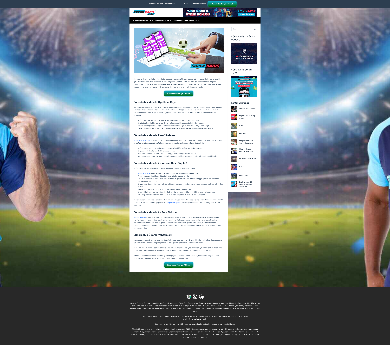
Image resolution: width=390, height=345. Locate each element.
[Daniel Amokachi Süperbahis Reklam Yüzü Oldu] (234, 184)
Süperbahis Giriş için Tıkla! (222, 4)
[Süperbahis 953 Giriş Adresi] (234, 117)
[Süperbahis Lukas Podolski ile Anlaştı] (234, 150)
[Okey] (234, 126)
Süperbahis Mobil (162, 20)
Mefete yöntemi (140, 217)
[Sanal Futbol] (234, 176)
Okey (241, 125)
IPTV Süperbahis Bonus (248, 158)
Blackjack (242, 133)
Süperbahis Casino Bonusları (185, 20)
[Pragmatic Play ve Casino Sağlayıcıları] (234, 142)
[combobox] (242, 29)
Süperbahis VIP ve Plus (142, 20)
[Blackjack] (234, 134)
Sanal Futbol (243, 175)
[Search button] (255, 29)
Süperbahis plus (173, 203)
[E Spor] (234, 167)
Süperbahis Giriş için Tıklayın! (178, 94)
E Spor (241, 167)
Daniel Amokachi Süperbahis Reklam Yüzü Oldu (246, 184)
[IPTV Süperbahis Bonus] (234, 159)
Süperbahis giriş (144, 173)
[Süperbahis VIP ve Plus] (234, 109)
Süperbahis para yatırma (143, 140)
